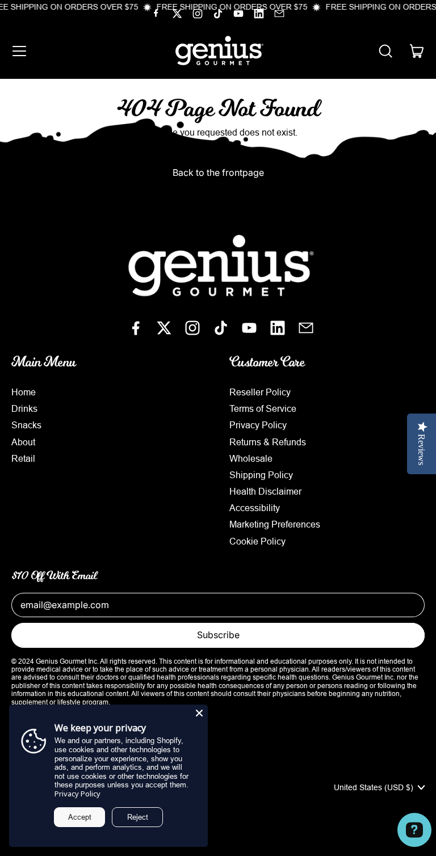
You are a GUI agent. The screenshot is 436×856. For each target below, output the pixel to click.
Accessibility (254, 508)
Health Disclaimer (265, 491)
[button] (385, 51)
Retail (23, 458)
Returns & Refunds (267, 442)
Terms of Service (262, 408)
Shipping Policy (261, 475)
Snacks (26, 425)
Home (23, 392)
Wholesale (250, 458)
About (23, 442)
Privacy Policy (258, 425)
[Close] (199, 713)
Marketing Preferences (274, 524)
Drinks (24, 408)
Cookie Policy (257, 541)
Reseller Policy (260, 392)
